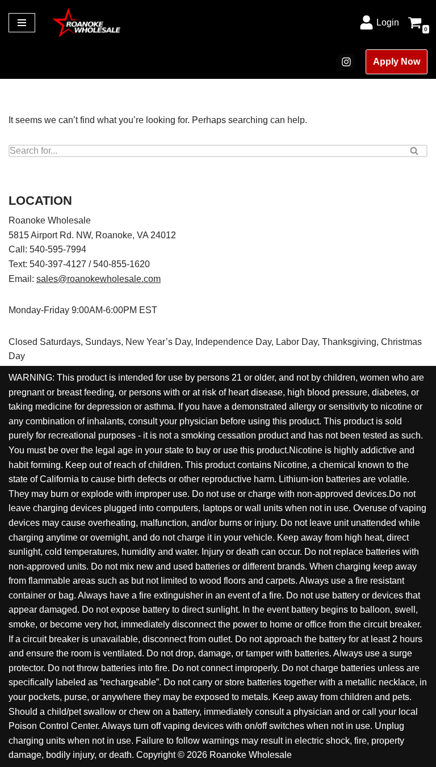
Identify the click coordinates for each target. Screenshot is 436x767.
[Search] (414, 151)
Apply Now (396, 61)
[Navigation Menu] (22, 22)
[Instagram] (346, 62)
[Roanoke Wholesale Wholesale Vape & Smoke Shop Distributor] (86, 22)
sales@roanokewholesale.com (98, 279)
